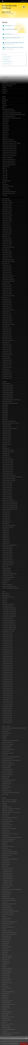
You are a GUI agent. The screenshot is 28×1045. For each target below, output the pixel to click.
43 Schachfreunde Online (8, 649)
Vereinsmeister (5, 184)
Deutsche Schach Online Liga (8, 597)
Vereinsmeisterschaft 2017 (8, 397)
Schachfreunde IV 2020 (7, 290)
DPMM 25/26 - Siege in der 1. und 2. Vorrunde (11, 812)
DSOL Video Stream (6, 864)
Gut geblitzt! (4, 1009)
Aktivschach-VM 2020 (7, 433)
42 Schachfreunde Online (8, 650)
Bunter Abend (5, 842)
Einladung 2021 (6, 127)
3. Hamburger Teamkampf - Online (9, 625)
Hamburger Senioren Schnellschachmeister (10, 1033)
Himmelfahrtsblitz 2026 (6, 806)
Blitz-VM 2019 (5, 412)
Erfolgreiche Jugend (6, 776)
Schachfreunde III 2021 (7, 268)
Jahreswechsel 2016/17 (6, 1013)
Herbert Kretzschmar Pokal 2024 (9, 480)
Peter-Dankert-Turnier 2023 (8, 464)
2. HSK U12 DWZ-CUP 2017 (7, 774)
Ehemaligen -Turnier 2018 (7, 930)
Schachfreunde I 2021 (7, 265)
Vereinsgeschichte (5, 166)
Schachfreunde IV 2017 (7, 333)
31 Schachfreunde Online (8, 670)
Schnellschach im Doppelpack (8, 846)
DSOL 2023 (5, 598)
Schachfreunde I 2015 (7, 358)
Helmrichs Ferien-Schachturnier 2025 (10, 503)
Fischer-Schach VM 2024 (7, 550)
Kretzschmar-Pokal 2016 (7, 493)
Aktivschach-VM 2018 (7, 437)
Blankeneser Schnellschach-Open (9, 839)
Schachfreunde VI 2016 (7, 353)
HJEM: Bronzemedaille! (6, 790)
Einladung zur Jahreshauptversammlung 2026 (12, 112)
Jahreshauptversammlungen (7, 109)
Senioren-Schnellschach (7, 584)
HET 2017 (4, 989)
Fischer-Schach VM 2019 (7, 555)
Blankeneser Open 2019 (7, 893)
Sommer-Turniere (6, 580)
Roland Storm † (5, 948)
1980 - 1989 (5, 175)
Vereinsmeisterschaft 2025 (8, 387)
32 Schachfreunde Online (8, 668)
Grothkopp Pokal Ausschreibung (9, 525)
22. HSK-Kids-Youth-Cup (7, 783)
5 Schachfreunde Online (7, 715)
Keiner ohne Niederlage (7, 946)
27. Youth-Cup (5, 754)
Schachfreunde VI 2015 (7, 367)
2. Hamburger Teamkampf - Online (9, 627)
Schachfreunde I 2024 (7, 225)
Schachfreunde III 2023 (7, 241)
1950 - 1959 (5, 170)
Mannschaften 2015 (6, 356)
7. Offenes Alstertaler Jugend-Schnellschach (10, 792)
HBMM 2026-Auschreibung (7, 810)
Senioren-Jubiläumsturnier (7, 824)
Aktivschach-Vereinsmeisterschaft (8, 421)
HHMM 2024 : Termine (7, 234)
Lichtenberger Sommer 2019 (7, 867)
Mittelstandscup (5, 986)
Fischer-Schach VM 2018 (7, 557)
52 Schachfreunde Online (8, 632)
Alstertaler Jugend (5, 785)
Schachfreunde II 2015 (7, 360)
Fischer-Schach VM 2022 (7, 554)
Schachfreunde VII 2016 (7, 354)
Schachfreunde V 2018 (7, 320)
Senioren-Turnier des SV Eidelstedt (9, 900)
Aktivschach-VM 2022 (7, 432)
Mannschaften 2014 (6, 369)
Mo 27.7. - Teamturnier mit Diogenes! (9, 799)
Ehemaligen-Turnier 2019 (7, 907)
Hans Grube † (5, 848)
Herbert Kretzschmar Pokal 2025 (9, 478)
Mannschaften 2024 (6, 223)
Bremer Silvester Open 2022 (7, 841)
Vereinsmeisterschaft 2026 (8, 385)
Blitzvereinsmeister (6, 189)
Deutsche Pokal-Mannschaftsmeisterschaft (10, 911)
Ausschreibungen (7, 63)
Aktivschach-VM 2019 (7, 435)
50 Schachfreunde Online (8, 636)
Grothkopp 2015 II (6, 543)
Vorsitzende (5, 195)
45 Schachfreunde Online (8, 645)
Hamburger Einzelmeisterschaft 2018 (9, 932)
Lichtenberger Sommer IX (8, 882)
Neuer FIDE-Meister (6, 891)
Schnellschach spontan (6, 855)
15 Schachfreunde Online (8, 697)
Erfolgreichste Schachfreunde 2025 (9, 141)
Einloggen (4, 92)
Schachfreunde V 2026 (7, 209)
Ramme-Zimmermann (6, 941)
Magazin (4, 798)
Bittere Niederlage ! (6, 595)
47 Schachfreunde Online (8, 641)
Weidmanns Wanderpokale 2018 (9, 159)
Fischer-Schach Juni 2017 (8, 559)
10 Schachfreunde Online (8, 706)
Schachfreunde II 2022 (7, 252)
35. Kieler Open (5, 735)
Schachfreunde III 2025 (7, 218)
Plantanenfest (5, 789)
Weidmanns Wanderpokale (7, 157)
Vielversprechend (5, 963)
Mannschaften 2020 (6, 283)
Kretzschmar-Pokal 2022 (7, 484)
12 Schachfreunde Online (8, 702)
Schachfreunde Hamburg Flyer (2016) (11, 37)
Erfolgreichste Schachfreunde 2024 (9, 145)
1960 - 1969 (5, 171)
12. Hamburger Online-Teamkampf (9, 611)
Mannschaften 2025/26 (6, 200)
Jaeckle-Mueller (5, 945)
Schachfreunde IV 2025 (7, 220)
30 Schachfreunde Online (8, 672)
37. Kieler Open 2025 (6, 729)
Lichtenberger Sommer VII (8, 878)
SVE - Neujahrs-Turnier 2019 (7, 912)
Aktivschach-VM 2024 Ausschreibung (10, 428)
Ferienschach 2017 (6, 514)
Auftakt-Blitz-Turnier (6, 896)
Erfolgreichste (6, 59)
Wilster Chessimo (5, 997)
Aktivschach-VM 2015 (7, 442)
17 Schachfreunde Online (8, 692)
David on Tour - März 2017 (7, 772)
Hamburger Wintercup (6, 747)
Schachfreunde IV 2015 (7, 363)
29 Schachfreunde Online (8, 674)
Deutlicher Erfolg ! (5, 593)
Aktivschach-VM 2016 (7, 441)
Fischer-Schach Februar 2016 (8, 563)
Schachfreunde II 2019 (7, 301)
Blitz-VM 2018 (5, 414)
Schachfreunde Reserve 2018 (8, 324)
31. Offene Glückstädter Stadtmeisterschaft (11, 588)
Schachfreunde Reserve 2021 (8, 275)
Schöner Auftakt (5, 1015)
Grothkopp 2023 (6, 528)
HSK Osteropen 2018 (6, 939)
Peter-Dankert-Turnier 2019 (8, 466)
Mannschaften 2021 (6, 263)
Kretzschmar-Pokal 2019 (7, 487)
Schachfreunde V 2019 (7, 306)
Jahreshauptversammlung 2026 (9, 110)
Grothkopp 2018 (6, 534)
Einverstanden (24, 1043)
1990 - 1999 (5, 177)
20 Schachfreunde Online (8, 688)
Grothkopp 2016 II (6, 539)
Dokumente (4, 89)
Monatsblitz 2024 (6, 455)
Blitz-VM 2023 (5, 408)
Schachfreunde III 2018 (7, 317)
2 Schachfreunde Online (7, 720)
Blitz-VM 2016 (5, 417)
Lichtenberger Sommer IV (8, 873)
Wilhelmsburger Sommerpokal (8, 898)
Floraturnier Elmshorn (6, 970)
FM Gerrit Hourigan (6, 862)
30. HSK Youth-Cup (6, 751)
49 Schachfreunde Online (8, 638)
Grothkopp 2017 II (6, 536)
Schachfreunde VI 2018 (7, 322)
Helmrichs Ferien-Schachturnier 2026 (10, 502)
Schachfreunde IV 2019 (7, 304)
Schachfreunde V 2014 (7, 378)
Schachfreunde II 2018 (7, 315)
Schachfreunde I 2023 (7, 238)
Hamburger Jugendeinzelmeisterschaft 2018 (11, 756)
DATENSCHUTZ (24, 1)
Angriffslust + (4, 964)
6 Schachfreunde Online (7, 713)
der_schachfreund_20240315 (10, 29)
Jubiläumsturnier (7, 34)
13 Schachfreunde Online (8, 701)
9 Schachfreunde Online (7, 708)
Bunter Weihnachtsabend (7, 957)
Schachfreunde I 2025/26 (7, 202)
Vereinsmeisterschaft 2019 (8, 394)
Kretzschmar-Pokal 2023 (7, 482)
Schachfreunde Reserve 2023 (8, 247)
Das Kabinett (4, 82)
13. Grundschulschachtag (7, 769)
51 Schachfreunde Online (8, 634)
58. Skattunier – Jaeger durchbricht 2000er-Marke (11, 889)
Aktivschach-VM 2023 (7, 430)
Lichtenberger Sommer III (7, 871)
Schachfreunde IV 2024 (7, 231)
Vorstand (4, 98)
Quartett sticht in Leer (6, 826)
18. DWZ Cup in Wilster (6, 937)
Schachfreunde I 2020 (7, 284)
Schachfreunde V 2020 (7, 292)
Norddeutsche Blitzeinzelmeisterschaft (9, 851)
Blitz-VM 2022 (5, 410)
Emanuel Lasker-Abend (6, 819)
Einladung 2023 (6, 121)
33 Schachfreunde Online (8, 667)
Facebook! (4, 1022)
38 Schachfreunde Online (8, 658)
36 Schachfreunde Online (8, 661)
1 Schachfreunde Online (7, 722)
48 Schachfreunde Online (8, 640)
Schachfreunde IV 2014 (7, 376)
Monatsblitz (4, 446)
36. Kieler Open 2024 (6, 733)
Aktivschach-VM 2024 (7, 426)
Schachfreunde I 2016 (7, 344)
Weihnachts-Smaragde (6, 955)
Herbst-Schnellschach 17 (7, 972)
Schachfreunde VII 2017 (7, 338)
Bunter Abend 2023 (6, 832)
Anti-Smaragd (5, 952)
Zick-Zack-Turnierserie (7, 579)
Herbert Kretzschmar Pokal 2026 (9, 475)
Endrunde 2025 (5, 731)
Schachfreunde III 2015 (7, 362)
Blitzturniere (5, 582)
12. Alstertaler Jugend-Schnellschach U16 (10, 740)
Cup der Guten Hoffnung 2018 (8, 927)
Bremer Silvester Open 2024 (7, 821)
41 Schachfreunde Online (8, 652)
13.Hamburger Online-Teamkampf (9, 609)
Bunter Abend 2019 (6, 887)
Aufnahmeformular (8, 25)
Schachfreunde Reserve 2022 (8, 259)
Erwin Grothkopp (6, 523)
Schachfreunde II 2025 (7, 216)
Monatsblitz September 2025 (8, 451)
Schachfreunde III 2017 (7, 331)
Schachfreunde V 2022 (7, 258)
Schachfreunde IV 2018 (7, 319)
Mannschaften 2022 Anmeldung (8, 261)
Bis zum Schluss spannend (7, 1024)
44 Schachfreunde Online (8, 647)
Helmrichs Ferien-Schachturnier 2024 (10, 505)
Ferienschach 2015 (6, 518)
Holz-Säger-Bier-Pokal (6, 781)
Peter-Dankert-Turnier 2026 (8, 458)
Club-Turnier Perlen (6, 961)
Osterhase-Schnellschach (7, 1000)
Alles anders (4, 984)
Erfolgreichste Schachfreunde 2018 (9, 150)
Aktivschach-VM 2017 (7, 439)
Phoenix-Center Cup (6, 1007)
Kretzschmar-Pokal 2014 (7, 496)
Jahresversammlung (8, 61)
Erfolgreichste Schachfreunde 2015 (9, 155)
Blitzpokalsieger (6, 188)
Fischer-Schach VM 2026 (7, 546)
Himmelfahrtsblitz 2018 (6, 936)
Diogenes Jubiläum (6, 977)
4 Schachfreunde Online (7, 717)
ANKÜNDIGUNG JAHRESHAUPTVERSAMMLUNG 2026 (14, 114)
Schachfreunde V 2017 (7, 335)
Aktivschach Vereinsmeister (8, 186)
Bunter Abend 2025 (6, 814)
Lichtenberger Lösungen (7, 884)
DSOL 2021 (5, 600)
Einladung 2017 (6, 137)
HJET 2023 (4, 738)
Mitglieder (4, 101)
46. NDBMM (4, 805)
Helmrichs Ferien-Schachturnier (8, 500)
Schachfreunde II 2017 (7, 329)
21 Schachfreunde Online (8, 686)
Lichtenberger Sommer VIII (8, 880)
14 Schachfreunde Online (8, 699)
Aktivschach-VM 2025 (7, 424)
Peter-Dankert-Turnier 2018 (8, 467)
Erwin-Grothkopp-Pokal (6, 521)
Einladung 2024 (6, 119)
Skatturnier (4, 966)
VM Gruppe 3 (4, 1031)
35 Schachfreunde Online (8, 663)
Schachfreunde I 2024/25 (7, 214)
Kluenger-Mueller (5, 943)
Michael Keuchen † (6, 959)
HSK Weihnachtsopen (6, 1018)
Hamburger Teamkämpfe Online (8, 604)
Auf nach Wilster (5, 794)
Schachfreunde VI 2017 (7, 336)
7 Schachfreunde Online (7, 711)
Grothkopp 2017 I (6, 537)
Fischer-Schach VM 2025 (7, 548)
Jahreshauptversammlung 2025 (9, 116)
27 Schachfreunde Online (8, 677)
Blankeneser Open (5, 975)
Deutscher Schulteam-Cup (7, 742)
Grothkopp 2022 (6, 530)
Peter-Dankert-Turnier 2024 (8, 462)
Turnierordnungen (7, 56)
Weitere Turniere (5, 566)
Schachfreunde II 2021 (7, 267)
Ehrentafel (4, 182)
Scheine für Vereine (6, 830)
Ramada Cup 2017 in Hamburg (8, 1016)
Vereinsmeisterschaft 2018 (8, 396)
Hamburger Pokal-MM (7, 571)
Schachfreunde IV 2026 (7, 207)
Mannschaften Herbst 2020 (7, 277)
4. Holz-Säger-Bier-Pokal (7, 771)
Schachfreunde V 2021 (7, 272)
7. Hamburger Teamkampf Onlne (9, 620)
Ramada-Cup (4, 954)
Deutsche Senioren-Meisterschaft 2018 (9, 921)
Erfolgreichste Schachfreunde (8, 139)
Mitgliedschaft (5, 100)
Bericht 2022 (5, 123)
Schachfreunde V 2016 (7, 351)
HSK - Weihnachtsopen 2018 (7, 914)
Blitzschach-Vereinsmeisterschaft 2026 (10, 403)
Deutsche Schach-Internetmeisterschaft (9, 859)
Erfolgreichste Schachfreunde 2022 (9, 146)
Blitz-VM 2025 (5, 405)
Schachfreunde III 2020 (7, 288)
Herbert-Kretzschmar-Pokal (7, 473)
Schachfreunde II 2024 (7, 227)
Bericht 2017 (5, 136)
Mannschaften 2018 (6, 311)
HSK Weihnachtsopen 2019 (7, 885)
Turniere (4, 381)
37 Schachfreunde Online (8, 659)
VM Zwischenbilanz (6, 973)
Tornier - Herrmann (6, 925)
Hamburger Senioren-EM (7, 575)
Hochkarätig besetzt (6, 1006)
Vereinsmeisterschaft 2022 (8, 392)
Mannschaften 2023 (6, 236)
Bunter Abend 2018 (6, 920)
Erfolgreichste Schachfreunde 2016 (9, 153)
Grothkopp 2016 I (6, 541)
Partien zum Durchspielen (7, 85)
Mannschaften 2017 (6, 326)
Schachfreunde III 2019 (7, 302)
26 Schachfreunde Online (8, 679)
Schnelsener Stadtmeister (7, 968)
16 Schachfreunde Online (8, 693)
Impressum (4, 103)
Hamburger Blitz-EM (6, 570)
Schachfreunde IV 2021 (7, 270)
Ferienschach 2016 (6, 516)
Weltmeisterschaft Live (6, 1027)
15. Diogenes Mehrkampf (7, 1034)
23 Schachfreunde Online (8, 683)
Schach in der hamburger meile (8, 763)
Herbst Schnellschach (6, 905)
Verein (5, 54)
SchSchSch (4, 928)
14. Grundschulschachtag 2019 (8, 749)
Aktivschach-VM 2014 (7, 444)
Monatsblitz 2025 (6, 453)
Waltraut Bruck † (5, 866)
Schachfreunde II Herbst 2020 (8, 281)
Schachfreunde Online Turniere (8, 631)
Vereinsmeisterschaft (6, 383)
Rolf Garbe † (4, 844)
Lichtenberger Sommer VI (8, 876)
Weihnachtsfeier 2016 (6, 1020)
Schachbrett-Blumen (6, 993)
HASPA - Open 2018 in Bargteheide (9, 934)
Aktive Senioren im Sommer (7, 923)
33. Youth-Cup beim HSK (7, 745)
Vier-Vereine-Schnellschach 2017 (8, 1004)
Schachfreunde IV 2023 (7, 243)
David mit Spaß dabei (6, 767)
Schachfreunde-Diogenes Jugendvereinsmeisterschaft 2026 (14, 728)
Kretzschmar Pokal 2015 (7, 494)
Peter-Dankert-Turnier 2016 (8, 471)
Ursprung (4, 168)
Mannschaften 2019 (6, 297)
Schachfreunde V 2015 (7, 365)
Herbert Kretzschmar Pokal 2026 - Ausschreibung (12, 476)
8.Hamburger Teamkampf (7, 618)
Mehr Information (14, 1043)
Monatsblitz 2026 (6, 448)
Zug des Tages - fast (6, 980)
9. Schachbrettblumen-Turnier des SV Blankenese (12, 837)
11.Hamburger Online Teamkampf (9, 613)
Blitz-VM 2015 (5, 419)
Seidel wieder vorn (5, 1025)
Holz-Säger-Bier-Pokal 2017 (7, 758)
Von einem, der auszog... (7, 979)
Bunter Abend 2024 (6, 823)
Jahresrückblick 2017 (6, 950)
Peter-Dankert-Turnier (6, 457)
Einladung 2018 (6, 134)
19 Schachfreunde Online (8, 695)
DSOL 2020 (5, 602)
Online (3, 591)
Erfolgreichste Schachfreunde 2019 (9, 148)
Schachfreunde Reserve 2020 (8, 295)
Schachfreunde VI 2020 (7, 293)
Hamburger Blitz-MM (7, 568)
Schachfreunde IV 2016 (7, 349)
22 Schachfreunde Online (8, 684)
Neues (3, 78)
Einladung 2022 (6, 125)
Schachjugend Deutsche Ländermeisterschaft (11, 760)
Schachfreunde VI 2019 (7, 308)
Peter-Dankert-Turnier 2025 (8, 460)
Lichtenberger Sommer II (7, 869)
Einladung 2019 (6, 130)
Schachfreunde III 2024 (7, 229)
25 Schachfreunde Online (8, 681)
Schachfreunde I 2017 (7, 328)
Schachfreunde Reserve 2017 (8, 340)
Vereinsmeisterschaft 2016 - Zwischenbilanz (11, 399)
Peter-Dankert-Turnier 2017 (8, 469)
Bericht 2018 (5, 132)
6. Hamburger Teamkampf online (9, 622)
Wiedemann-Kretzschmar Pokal (9, 193)
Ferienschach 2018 (6, 512)
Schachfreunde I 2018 (7, 313)
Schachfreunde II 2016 (7, 345)
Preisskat (4, 916)
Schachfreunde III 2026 (7, 206)
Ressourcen (5, 76)
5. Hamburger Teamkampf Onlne (9, 624)
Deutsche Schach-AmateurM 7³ (9, 577)
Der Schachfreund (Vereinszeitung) (9, 84)
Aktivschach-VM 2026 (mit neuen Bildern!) (11, 423)
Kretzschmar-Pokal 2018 (7, 489)
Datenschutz (4, 105)
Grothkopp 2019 (6, 532)
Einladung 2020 (6, 128)
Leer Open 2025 (5, 815)
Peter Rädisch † (5, 857)
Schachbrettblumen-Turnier (7, 909)
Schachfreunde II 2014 (7, 372)
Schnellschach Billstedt (6, 1011)
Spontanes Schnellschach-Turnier (9, 586)
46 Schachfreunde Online (8, 643)
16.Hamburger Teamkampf (8, 606)
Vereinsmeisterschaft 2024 (8, 388)
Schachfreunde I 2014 (7, 371)
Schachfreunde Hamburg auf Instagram (10, 853)
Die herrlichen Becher (6, 988)
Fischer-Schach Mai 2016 (7, 564)
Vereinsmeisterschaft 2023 (8, 390)
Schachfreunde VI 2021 (7, 274)
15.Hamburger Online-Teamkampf (9, 607)
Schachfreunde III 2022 (7, 254)
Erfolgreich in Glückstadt (7, 765)
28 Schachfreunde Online (8, 676)
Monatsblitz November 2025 (8, 449)
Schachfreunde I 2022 (7, 250)
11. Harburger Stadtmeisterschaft (8, 1029)
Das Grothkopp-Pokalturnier (8, 527)
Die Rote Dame (5, 80)
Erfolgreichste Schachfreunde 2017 (9, 152)
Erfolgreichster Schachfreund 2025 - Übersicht (12, 143)
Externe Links (4, 91)
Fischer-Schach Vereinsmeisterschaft (9, 545)
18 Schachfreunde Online (8, 690)
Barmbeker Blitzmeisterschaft (7, 991)
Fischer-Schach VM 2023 (7, 552)
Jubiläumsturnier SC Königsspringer (9, 828)
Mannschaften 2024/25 (6, 213)
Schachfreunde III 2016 (7, 347)
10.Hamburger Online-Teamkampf (9, 615)
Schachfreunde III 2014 (7, 374)
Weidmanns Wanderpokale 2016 (9, 162)
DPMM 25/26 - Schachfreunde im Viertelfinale (11, 808)
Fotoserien (4, 87)
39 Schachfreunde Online (8, 656)
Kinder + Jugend (6, 726)
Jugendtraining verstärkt (7, 982)
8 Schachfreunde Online (7, 710)
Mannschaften (5, 198)
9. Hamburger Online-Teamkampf (9, 616)
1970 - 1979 (5, 173)
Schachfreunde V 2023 (7, 245)
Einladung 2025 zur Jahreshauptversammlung (12, 118)
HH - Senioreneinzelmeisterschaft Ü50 (9, 817)
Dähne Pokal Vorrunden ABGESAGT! (9, 801)
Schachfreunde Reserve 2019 (8, 310)
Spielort (3, 107)
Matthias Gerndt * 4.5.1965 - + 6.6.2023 (9, 833)
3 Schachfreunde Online (7, 719)
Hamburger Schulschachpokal (8, 744)
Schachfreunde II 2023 (7, 240)
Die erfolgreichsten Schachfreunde (9, 191)
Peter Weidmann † (5, 860)
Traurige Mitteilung (5, 835)
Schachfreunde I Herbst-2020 (8, 279)
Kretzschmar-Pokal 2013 (7, 498)
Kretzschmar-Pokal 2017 (7, 491)
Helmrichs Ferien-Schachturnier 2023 (10, 507)
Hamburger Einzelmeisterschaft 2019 (9, 903)
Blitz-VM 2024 (5, 406)
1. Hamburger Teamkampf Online (9, 629)
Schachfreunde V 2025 (7, 222)
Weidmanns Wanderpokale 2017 (9, 161)
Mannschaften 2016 (6, 342)
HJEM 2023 (4, 737)
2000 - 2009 (5, 179)
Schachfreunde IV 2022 (7, 256)
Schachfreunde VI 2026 (7, 211)
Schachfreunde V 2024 (7, 232)
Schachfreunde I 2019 (7, 299)
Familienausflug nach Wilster (7, 753)
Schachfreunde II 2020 (7, 286)
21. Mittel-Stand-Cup (6, 894)
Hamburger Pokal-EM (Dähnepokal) (10, 573)
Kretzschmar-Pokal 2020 (7, 485)
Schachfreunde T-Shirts (6, 850)
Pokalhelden (4, 803)
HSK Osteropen (5, 998)
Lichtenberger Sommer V (7, 875)
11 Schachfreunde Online (8, 704)
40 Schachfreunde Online (8, 654)
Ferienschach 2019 (6, 510)
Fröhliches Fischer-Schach (8, 561)
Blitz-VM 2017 (5, 415)
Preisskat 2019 (5, 902)
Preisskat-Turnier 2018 (7, 918)
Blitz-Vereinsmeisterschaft (7, 401)
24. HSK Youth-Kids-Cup (7, 762)
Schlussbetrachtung (6, 180)
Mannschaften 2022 (6, 249)
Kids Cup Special (5, 778)
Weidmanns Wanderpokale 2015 (9, 164)
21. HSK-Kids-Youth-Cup (7, 787)
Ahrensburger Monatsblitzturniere (8, 780)
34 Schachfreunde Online (8, 665)
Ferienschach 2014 (6, 519)
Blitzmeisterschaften (6, 1002)
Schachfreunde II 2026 (7, 204)
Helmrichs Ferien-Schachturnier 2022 (10, 509)
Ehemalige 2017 (5, 995)
